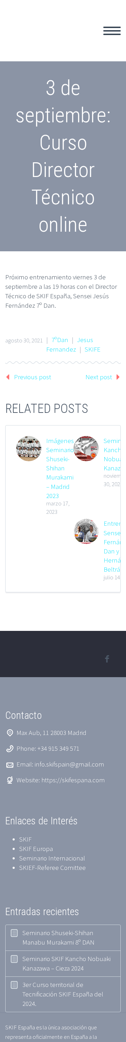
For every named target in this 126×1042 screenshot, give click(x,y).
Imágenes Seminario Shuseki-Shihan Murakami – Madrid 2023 (60, 468)
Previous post (32, 377)
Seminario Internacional (52, 858)
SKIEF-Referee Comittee (52, 867)
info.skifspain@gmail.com (69, 764)
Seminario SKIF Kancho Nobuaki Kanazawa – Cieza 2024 (66, 963)
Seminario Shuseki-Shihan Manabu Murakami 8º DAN (58, 937)
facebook (107, 659)
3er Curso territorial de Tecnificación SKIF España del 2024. (62, 994)
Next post (98, 377)
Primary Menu (112, 31)
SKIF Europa (36, 848)
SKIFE (92, 349)
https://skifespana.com (73, 780)
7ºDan (59, 339)
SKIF (25, 839)
